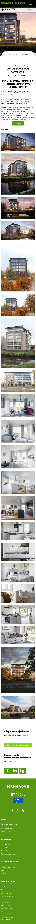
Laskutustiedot (6, 905)
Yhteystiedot (5, 902)
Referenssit (5, 870)
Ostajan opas (5, 844)
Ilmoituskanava (6, 909)
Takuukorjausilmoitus (8, 854)
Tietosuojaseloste (7, 917)
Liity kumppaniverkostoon (10, 912)
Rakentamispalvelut (8, 867)
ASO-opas (4, 847)
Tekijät (3, 873)
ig (22, 770)
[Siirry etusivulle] (14, 3)
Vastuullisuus (5, 890)
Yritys (3, 886)
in (15, 770)
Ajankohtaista (6, 893)
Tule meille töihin (7, 896)
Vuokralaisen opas (7, 851)
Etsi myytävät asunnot (9, 825)
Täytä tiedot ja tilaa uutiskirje (17, 745)
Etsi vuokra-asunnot (8, 828)
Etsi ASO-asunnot (7, 831)
